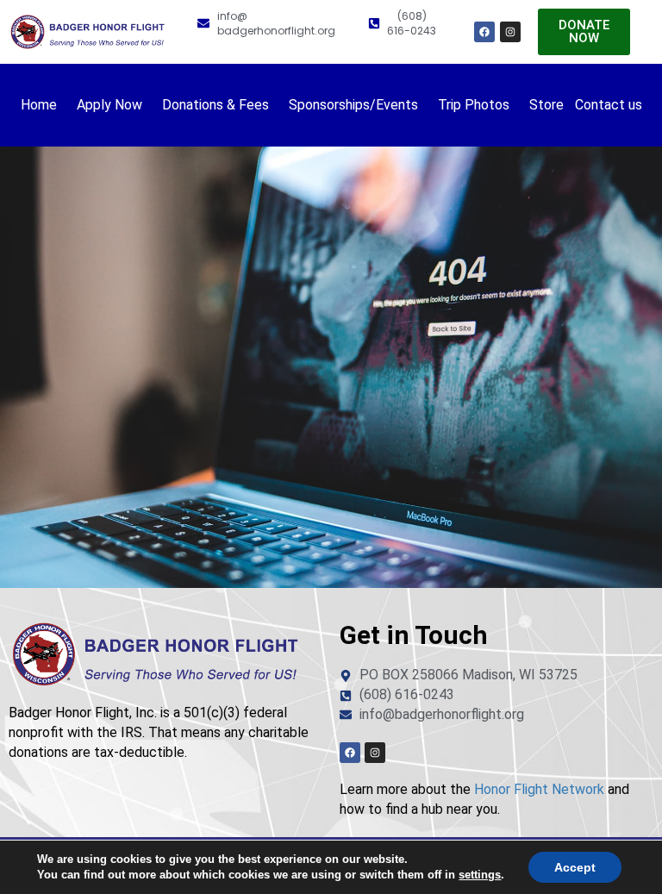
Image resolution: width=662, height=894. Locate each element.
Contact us (608, 105)
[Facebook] (484, 32)
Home (39, 105)
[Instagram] (510, 32)
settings (480, 874)
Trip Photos (473, 105)
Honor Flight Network (539, 789)
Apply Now (109, 105)
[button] (43, 105)
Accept (575, 867)
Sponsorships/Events (353, 105)
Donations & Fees (215, 105)
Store (546, 105)
